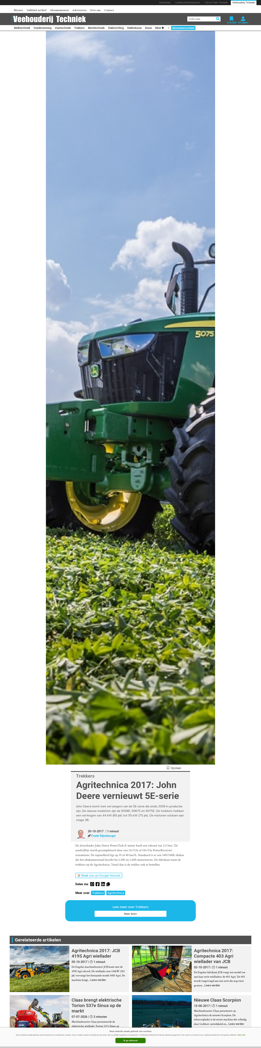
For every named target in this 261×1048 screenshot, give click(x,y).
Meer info (241, 1035)
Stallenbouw (134, 27)
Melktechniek (22, 27)
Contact (109, 10)
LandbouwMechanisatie (187, 2)
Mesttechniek (96, 27)
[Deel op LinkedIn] (103, 884)
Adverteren (79, 10)
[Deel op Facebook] (98, 884)
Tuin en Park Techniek (216, 2)
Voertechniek (63, 27)
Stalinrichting (116, 27)
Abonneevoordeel (183, 27)
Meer (158, 27)
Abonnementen (59, 10)
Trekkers (79, 27)
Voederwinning (43, 27)
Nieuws (18, 10)
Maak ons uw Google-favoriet (100, 875)
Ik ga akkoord (131, 1040)
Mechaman (165, 2)
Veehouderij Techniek (243, 2)
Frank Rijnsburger (103, 836)
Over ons (95, 10)
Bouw (148, 27)
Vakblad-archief (36, 10)
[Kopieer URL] (108, 884)
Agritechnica (115, 893)
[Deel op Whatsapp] (93, 884)
